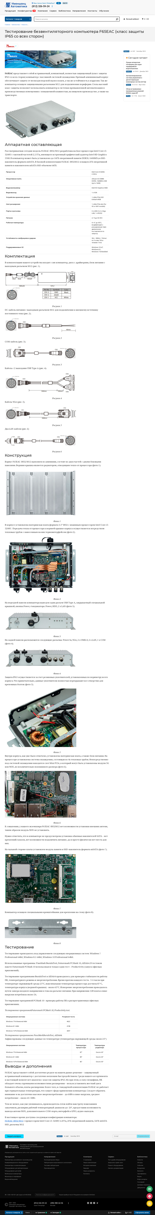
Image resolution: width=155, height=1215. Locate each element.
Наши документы (89, 1171)
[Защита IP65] (40, 746)
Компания (43, 11)
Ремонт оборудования (115, 1165)
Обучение (104, 11)
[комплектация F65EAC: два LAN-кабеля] (40, 445)
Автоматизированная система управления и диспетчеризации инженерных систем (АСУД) (136, 79)
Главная (7, 24)
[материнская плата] (40, 592)
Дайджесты (141, 1187)
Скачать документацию (115, 1168)
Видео (139, 1176)
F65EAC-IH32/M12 (14, 1120)
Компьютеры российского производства (18, 1160)
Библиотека (65, 11)
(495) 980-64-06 (56, 1203)
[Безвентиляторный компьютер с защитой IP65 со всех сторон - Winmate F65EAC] (40, 67)
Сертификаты (141, 1174)
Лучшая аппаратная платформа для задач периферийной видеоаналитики (134, 65)
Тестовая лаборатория (51, 1165)
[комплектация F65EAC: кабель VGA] (40, 419)
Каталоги (140, 1171)
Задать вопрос (14, 1136)
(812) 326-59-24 (40, 6)
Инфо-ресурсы (142, 1179)
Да (58, 3)
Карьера (86, 1168)
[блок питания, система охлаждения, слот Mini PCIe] (40, 816)
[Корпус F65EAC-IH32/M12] (40, 515)
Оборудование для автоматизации (16, 1168)
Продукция (10, 11)
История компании (89, 1165)
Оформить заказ (142, 1212)
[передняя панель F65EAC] (40, 630)
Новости (24, 24)
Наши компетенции (89, 1162)
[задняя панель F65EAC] (40, 667)
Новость (126, 51)
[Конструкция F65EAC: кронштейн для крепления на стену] (40, 937)
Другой (65, 3)
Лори (24, 1206)
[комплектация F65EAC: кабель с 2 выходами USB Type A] (40, 392)
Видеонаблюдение (11, 1179)
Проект (128, 84)
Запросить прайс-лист (115, 1162)
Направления (79, 11)
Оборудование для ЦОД (13, 1171)
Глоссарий (140, 1182)
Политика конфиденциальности (45, 1194)
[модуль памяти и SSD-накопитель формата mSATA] (40, 902)
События (140, 1165)
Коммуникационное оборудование (16, 1162)
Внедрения (141, 1168)
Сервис (53, 11)
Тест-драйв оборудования (116, 1160)
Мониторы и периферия (13, 1176)
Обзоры (140, 1162)
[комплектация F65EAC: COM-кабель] (40, 358)
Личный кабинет (132, 19)
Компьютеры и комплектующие (15, 1165)
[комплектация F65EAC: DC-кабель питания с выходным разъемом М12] (40, 331)
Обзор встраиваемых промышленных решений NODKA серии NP (135, 91)
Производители (49, 1168)
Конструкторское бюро (51, 1160)
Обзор (128, 96)
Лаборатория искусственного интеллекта (58, 1162)
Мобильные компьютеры (13, 1174)
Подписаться (143, 1136)
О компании (87, 1160)
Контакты (92, 11)
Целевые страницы (143, 1185)
